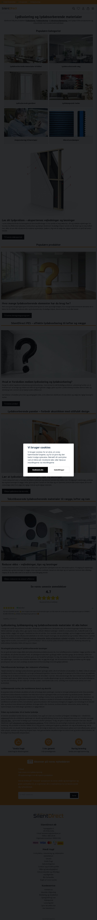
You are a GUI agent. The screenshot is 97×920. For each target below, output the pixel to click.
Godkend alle (37, 470)
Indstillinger (59, 470)
